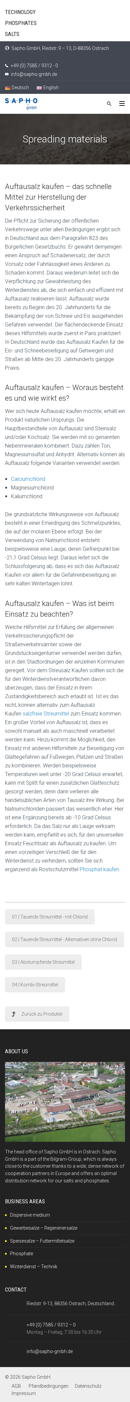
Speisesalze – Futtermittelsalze (42, 1241)
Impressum (24, 1393)
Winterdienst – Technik (33, 1266)
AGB (16, 1386)
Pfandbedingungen (48, 1386)
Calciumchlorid (28, 479)
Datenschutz (88, 1386)
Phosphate (21, 1253)
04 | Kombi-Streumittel (35, 984)
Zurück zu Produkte (41, 1014)
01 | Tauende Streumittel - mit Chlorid (50, 916)
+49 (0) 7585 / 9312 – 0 (51, 1324)
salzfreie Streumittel (46, 713)
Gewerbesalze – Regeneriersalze (43, 1228)
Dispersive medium (30, 1215)
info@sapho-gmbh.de (34, 74)
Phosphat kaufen (99, 869)
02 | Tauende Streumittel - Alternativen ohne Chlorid (64, 939)
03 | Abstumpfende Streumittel (43, 962)
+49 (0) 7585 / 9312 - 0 (34, 65)
